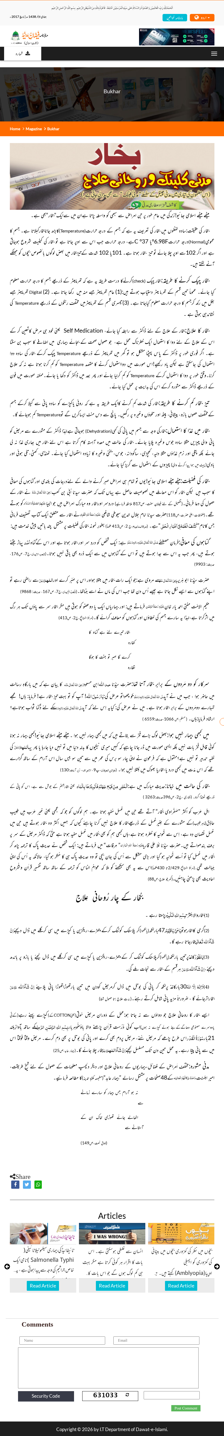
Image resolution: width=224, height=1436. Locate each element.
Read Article (43, 1286)
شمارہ (19, 53)
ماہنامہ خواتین (175, 17)
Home (15, 128)
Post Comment (186, 1408)
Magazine (34, 128)
